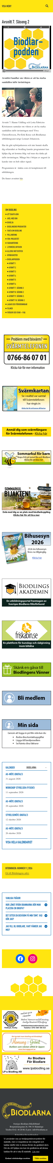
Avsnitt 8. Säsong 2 (16, 292)
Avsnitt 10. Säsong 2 (17, 300)
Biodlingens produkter (16, 226)
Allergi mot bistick (15, 251)
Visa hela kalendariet (19, 842)
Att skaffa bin (13, 214)
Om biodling (11, 210)
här (21, 178)
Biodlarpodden (13, 259)
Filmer (10, 308)
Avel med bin (12, 218)
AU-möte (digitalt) (14, 774)
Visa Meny (6, 6)
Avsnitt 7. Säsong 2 (16, 288)
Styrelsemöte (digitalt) (17, 815)
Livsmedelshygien (14, 247)
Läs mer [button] (35, 1152)
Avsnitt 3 (12, 271)
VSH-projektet (13, 238)
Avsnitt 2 (12, 267)
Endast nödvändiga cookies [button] (17, 1158)
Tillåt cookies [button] (40, 1158)
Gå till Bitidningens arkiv (17, 873)
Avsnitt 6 (12, 284)
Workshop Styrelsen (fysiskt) (20, 787)
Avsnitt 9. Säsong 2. (16, 296)
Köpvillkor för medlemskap (26, 1134)
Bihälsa (10, 222)
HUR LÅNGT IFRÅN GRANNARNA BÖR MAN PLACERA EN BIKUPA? (23, 906)
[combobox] (36, 767)
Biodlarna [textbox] (31, 767)
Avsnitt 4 (12, 275)
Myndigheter (12, 255)
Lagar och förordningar (17, 304)
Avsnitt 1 (12, 263)
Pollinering (12, 234)
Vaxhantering (12, 243)
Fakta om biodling (14, 230)
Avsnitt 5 (12, 279)
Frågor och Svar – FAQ (16, 312)
